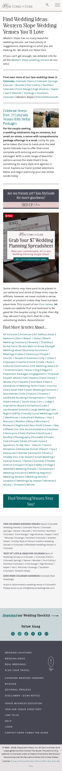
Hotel (6, 401)
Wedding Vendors (13, 476)
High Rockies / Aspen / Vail (44, 534)
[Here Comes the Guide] (17, 6)
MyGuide (10, 684)
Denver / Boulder (14, 85)
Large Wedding (40, 409)
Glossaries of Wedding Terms (20, 385)
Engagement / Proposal (44, 373)
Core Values (46, 304)
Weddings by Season (29, 480)
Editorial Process (18, 690)
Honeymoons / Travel (41, 397)
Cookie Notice (34, 761)
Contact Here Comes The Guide (26, 733)
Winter (31, 484)
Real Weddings (15, 664)
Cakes (20, 354)
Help (8, 721)
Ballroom (8, 338)
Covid (31, 362)
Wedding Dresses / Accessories (34, 468)
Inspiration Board (14, 405)
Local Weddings (42, 413)
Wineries (49, 480)
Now (31, 205)
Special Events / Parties (17, 460)
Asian (51, 334)
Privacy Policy (18, 761)
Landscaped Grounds (16, 409)
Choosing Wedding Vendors (24, 678)
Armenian (26, 334)
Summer (39, 460)
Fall (25, 377)
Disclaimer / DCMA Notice (22, 696)
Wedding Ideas (15, 658)
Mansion (8, 421)
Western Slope (22, 571)
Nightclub (22, 425)
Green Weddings (35, 389)
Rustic (47, 453)
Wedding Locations (18, 653)
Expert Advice (12, 377)
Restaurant (10, 453)
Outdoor (53, 429)
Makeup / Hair (43, 417)
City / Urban (47, 358)
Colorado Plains (25, 81)
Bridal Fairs (10, 346)
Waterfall (8, 468)
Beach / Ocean (32, 338)
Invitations (33, 405)
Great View (17, 389)
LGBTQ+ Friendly (21, 413)
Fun (15, 381)
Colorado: (9, 81)
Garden (24, 381)
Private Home (37, 441)
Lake (44, 405)
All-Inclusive (10, 334)
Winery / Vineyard (14, 484)
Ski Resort (26, 457)
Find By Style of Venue (22, 541)
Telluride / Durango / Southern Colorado (24, 538)
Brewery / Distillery (40, 342)
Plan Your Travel (17, 670)
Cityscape (9, 362)
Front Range (23, 89)
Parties (31, 433)
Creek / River (45, 362)
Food (43, 377)
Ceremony (32, 354)
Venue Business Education (23, 703)
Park (22, 433)
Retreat (23, 453)
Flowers (33, 377)
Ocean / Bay (51, 425)
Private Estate (19, 441)
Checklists (31, 358)
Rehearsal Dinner (27, 449)
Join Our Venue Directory (23, 709)
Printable (37, 437)
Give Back (36, 381)
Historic (32, 393)
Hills (22, 393)
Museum (8, 425)
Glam (47, 381)
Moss (30, 421)
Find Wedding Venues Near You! (31, 501)
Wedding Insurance (15, 472)
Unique (18, 464)
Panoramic (11, 433)
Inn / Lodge (45, 401)
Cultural (8, 366)
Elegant (46, 370)
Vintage (48, 464)
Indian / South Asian (24, 401)
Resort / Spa (47, 449)
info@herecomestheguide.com (39, 588)
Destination (22, 366)
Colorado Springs (47, 81)
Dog (37, 370)
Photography (22, 437)
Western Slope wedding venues (30, 59)
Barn (19, 338)
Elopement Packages (15, 373)
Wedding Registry (39, 472)
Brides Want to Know (31, 346)
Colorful (21, 362)
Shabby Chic (10, 457)
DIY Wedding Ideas (42, 366)
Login (9, 727)
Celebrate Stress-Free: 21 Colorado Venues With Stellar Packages (17, 117)
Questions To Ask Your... (17, 445)
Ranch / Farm (41, 445)
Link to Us (12, 715)
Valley (38, 464)
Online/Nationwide (46, 97)
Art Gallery (40, 334)
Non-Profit (36, 425)
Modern (20, 421)
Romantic (35, 453)
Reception (9, 449)
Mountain (42, 421)
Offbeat (8, 429)
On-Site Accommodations (30, 429)
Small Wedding (44, 457)
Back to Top (51, 657)
